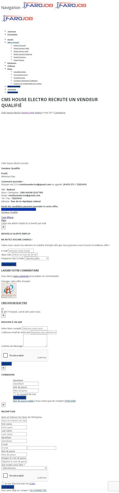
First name (6, 423)
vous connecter (21, 276)
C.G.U (32, 483)
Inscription (7, 486)
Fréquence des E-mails (12, 258)
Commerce (59, 112)
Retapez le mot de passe (13, 458)
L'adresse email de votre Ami (15, 332)
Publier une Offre (13, 86)
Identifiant (18, 380)
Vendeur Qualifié (9, 212)
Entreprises (11, 63)
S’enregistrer (12, 34)
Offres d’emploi (13, 42)
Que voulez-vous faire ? (13, 464)
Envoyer (6, 363)
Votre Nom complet (11, 328)
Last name (6, 430)
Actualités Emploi (20, 72)
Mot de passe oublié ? (24, 400)
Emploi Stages (19, 60)
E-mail (4, 250)
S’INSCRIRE (70, 400)
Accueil (10, 39)
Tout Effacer (7, 217)
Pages (9, 69)
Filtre (3, 220)
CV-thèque (11, 66)
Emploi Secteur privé (21, 51)
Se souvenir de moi (26, 394)
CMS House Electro (14, 303)
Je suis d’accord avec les (19, 483)
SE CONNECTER (38, 490)
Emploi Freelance (20, 57)
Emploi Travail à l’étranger (23, 54)
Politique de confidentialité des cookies (28, 83)
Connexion (11, 31)
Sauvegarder (8, 264)
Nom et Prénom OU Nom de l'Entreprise (21, 417)
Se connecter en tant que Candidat (18, 209)
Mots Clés (6, 254)
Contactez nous (19, 78)
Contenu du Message (12, 346)
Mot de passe (20, 387)
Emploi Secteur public (21, 48)
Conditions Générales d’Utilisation (26, 80)
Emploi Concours (20, 45)
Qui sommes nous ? (21, 75)
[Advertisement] (59, 138)
